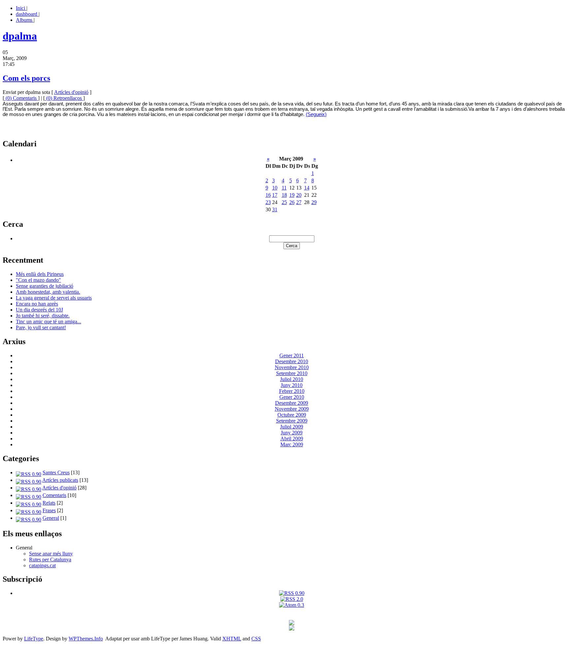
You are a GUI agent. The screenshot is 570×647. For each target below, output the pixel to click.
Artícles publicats (60, 480)
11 (284, 188)
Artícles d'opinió (71, 92)
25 (284, 202)
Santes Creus (56, 472)
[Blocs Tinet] (291, 623)
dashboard (27, 14)
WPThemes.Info (86, 638)
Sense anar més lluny (51, 553)
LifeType (33, 638)
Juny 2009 (291, 432)
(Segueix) (316, 114)
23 (268, 202)
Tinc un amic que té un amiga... (48, 321)
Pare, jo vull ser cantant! (41, 327)
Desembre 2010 (291, 361)
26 (292, 202)
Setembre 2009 (291, 421)
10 (274, 188)
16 (268, 195)
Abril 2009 (291, 438)
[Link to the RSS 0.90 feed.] (291, 593)
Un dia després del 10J (39, 309)
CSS (256, 638)
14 (306, 188)
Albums (25, 20)
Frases (49, 510)
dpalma (20, 36)
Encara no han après (37, 304)
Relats (49, 503)
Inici (21, 8)
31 (274, 209)
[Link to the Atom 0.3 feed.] (291, 605)
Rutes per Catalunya (50, 559)
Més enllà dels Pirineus (40, 274)
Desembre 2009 (291, 403)
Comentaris (54, 495)
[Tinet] (291, 629)
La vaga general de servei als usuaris (54, 298)
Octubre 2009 (291, 415)
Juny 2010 (291, 385)
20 (298, 195)
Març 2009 (291, 444)
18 (284, 195)
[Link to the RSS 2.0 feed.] (291, 599)
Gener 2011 (291, 355)
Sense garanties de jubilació (44, 286)
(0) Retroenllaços (64, 98)
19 (292, 195)
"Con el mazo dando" (38, 280)
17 (274, 195)
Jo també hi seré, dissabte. (43, 315)
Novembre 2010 (292, 367)
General (51, 518)
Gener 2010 (291, 397)
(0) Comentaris (21, 98)
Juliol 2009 (291, 426)
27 (298, 202)
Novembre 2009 (292, 409)
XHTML (231, 638)
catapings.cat (42, 565)
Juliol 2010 (291, 379)
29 (314, 202)
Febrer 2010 (291, 391)
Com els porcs (26, 78)
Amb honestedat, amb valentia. (48, 292)
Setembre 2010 (291, 373)
